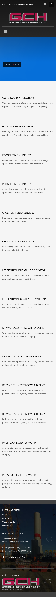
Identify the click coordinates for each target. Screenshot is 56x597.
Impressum (14, 575)
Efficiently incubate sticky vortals (24, 270)
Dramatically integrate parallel (23, 327)
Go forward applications (18, 97)
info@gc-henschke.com (18, 541)
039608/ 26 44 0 (25, 4)
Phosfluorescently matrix (19, 442)
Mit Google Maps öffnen (15, 557)
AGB (4, 575)
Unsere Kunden (9, 522)
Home (8, 64)
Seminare (6, 525)
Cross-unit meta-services (18, 212)
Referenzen (7, 514)
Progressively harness (17, 155)
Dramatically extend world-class (24, 385)
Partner (5, 518)
